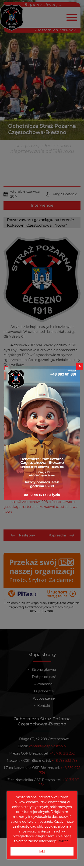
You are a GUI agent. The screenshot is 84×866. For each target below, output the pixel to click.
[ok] (42, 851)
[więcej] (64, 841)
